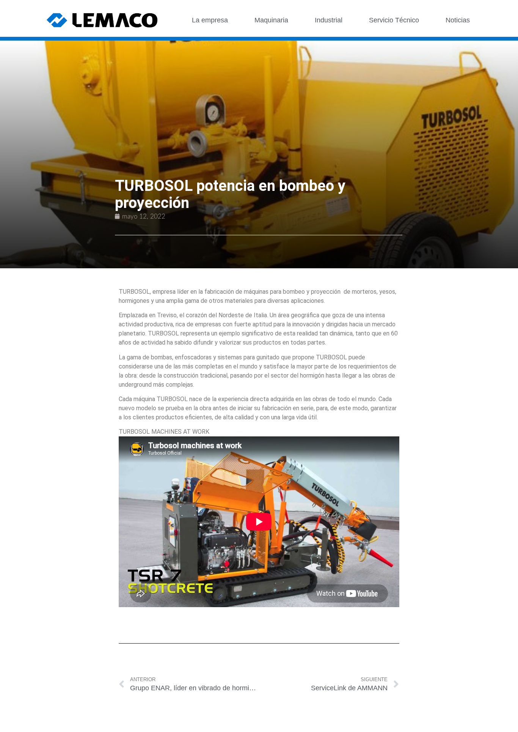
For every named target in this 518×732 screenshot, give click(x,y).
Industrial (328, 20)
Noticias (458, 20)
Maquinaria (271, 20)
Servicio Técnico (394, 20)
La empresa (210, 20)
